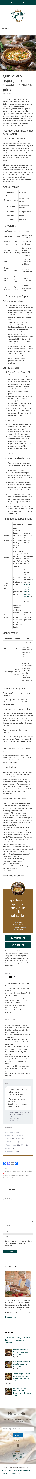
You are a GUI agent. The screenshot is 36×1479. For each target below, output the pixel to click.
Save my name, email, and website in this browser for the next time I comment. (18, 1243)
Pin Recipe (19, 945)
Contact (4, 1473)
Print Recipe (19, 938)
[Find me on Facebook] (18, 1445)
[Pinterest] (19, 2)
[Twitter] (23, 2)
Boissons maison (9, 1169)
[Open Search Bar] (33, 28)
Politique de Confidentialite (22, 1470)
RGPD (20, 1473)
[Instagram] (15, 2)
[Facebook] (11, 2)
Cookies (14, 1473)
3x (18, 977)
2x (14, 977)
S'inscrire (18, 1435)
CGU (9, 1473)
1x (11, 977)
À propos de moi (7, 1470)
